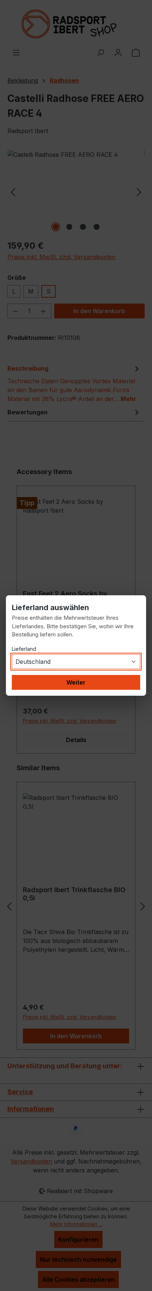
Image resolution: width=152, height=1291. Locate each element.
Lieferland (24, 649)
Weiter (76, 682)
